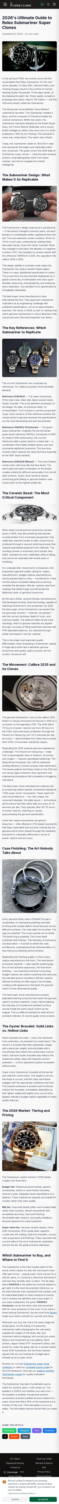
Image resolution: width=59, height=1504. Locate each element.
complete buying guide (38, 1367)
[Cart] (54, 4)
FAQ (44, 1467)
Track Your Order (44, 1459)
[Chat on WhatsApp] (42, 4)
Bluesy (53, 1312)
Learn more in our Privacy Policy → (22, 1493)
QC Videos (15, 1459)
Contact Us (15, 1467)
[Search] (48, 4)
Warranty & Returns (44, 1463)
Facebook (49, 1430)
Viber (36, 1430)
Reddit (14, 1436)
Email (25, 1436)
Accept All (43, 1499)
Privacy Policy (44, 1472)
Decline (15, 1499)
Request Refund (44, 1476)
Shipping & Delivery (15, 1463)
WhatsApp (9, 1430)
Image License (15, 1476)
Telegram (24, 1430)
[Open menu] (5, 4)
